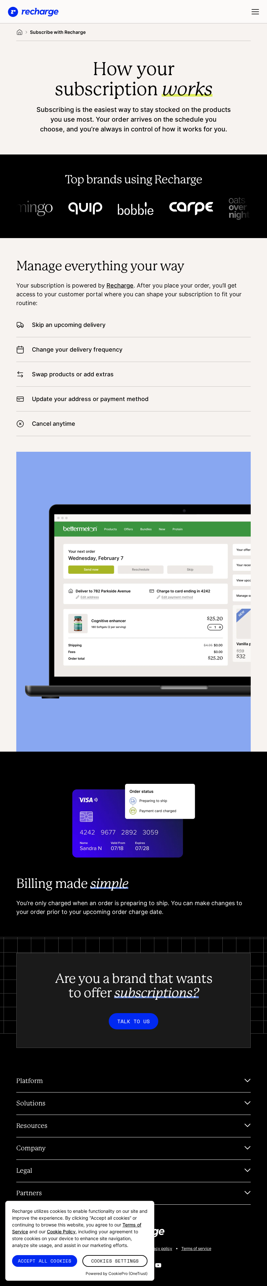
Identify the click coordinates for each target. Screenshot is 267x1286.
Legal (24, 1171)
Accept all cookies (45, 1261)
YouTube (158, 1264)
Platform (29, 1081)
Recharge (120, 285)
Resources (32, 1126)
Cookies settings (115, 1261)
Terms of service (196, 1248)
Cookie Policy (61, 1231)
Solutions (31, 1103)
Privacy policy (159, 1248)
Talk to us (133, 1021)
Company (31, 1148)
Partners (29, 1193)
